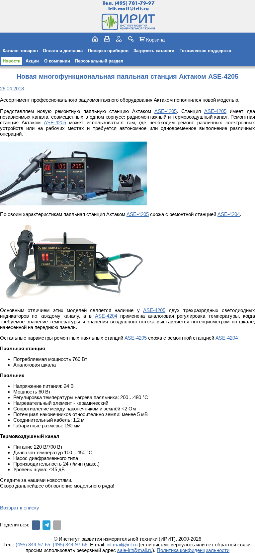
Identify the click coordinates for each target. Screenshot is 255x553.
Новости (12, 60)
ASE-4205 (165, 111)
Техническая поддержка (205, 50)
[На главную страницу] (127, 22)
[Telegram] (46, 525)
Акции (32, 60)
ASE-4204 (228, 214)
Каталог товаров (20, 50)
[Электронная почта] (57, 525)
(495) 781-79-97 (134, 3)
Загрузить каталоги (153, 50)
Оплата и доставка (63, 50)
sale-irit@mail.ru (134, 550)
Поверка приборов (108, 50)
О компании (57, 60)
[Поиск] (130, 39)
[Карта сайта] (119, 39)
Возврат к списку (19, 507)
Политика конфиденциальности (193, 550)
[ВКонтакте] (36, 525)
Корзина (155, 39)
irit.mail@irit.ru (128, 8)
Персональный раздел (99, 60)
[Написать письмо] (107, 39)
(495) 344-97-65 (33, 544)
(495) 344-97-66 (70, 544)
